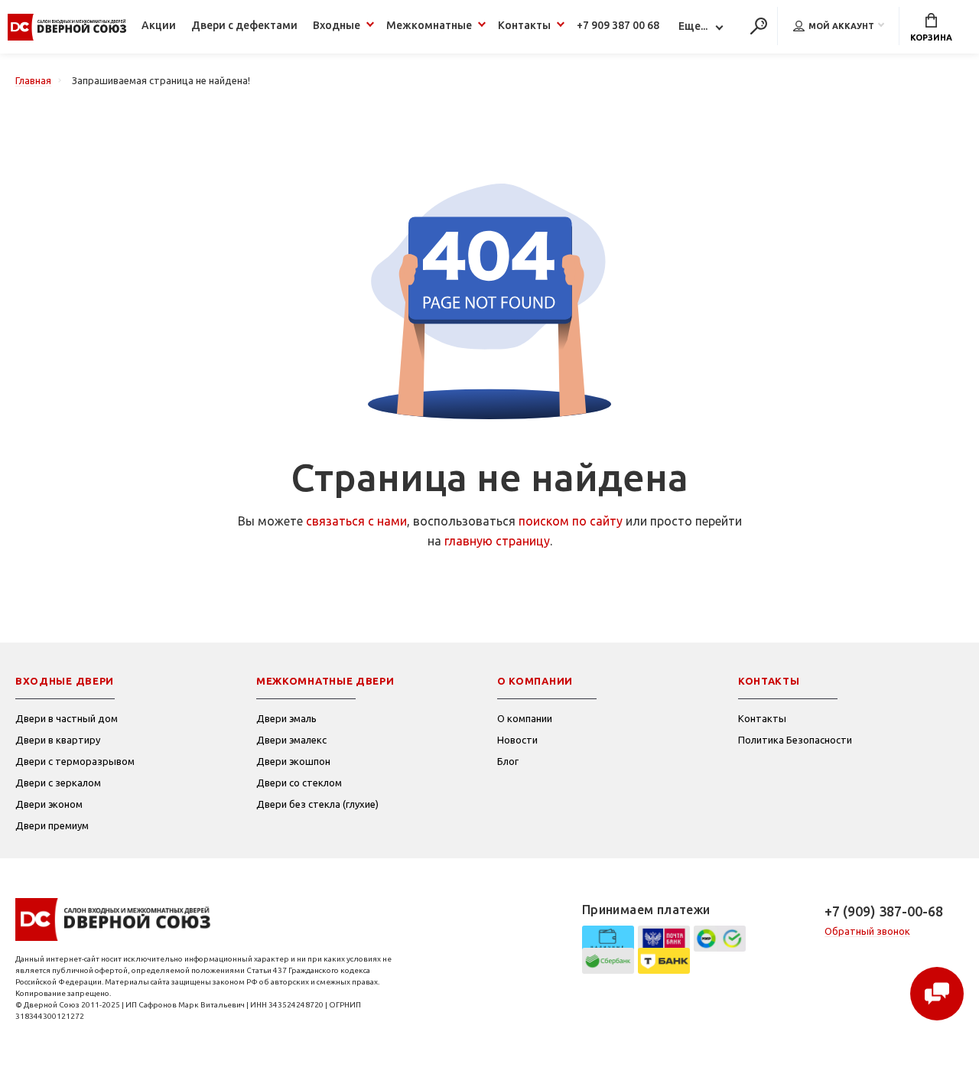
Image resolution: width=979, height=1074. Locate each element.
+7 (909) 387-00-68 (884, 911)
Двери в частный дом (66, 718)
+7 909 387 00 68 (618, 25)
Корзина (931, 37)
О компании (524, 718)
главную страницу (497, 541)
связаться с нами (356, 521)
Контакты (524, 25)
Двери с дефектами (244, 25)
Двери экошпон (293, 761)
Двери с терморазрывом (75, 761)
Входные (336, 25)
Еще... (692, 26)
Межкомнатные (429, 25)
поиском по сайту (571, 521)
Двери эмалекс (291, 739)
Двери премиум (52, 825)
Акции (158, 25)
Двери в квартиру (57, 739)
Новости (517, 739)
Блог (508, 761)
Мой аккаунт (841, 26)
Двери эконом (49, 804)
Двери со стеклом (299, 782)
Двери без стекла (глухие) (317, 804)
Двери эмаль (286, 718)
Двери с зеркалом (58, 782)
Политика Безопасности (795, 739)
